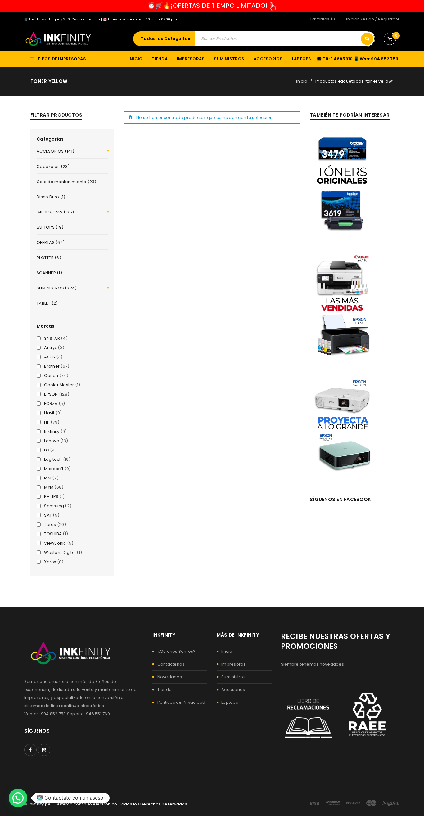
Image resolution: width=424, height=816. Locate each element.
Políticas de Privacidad (181, 702)
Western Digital (60, 552)
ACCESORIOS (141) (55, 151)
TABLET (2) (47, 303)
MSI (47, 478)
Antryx (50, 348)
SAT (48, 515)
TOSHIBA (53, 534)
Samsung (54, 506)
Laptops (229, 702)
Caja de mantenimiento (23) (67, 182)
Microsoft (53, 469)
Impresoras (233, 664)
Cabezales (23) (53, 166)
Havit (49, 413)
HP (47, 422)
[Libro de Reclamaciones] (308, 714)
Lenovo (51, 441)
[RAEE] (368, 714)
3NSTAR (52, 338)
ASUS (49, 357)
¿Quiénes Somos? (176, 651)
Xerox (50, 562)
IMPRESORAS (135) (55, 212)
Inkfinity (51, 431)
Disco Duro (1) (51, 197)
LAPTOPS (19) (50, 227)
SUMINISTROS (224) (57, 288)
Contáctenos (171, 664)
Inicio (301, 81)
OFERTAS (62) (51, 242)
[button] (18, 798)
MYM (48, 487)
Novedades (169, 677)
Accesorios (233, 690)
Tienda (164, 690)
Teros (50, 524)
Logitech (53, 459)
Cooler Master (59, 385)
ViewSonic (55, 543)
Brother (52, 366)
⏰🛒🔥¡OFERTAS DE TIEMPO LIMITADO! (207, 5)
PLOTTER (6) (49, 258)
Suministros (233, 677)
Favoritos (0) (323, 19)
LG (46, 450)
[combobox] (167, 38)
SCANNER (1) (49, 273)
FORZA (50, 403)
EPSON (51, 394)
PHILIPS (51, 497)
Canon (51, 376)
